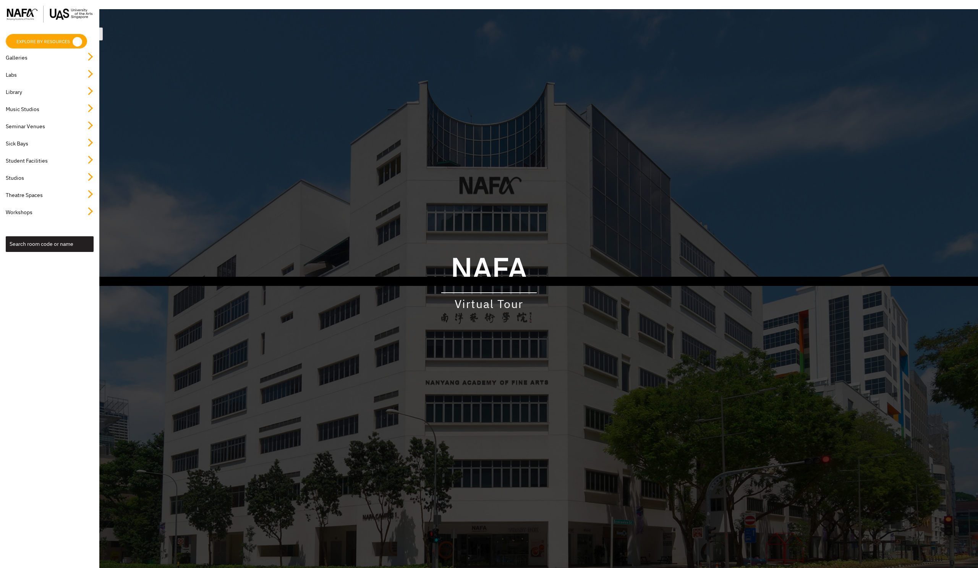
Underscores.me (563, 281)
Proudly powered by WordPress (435, 281)
